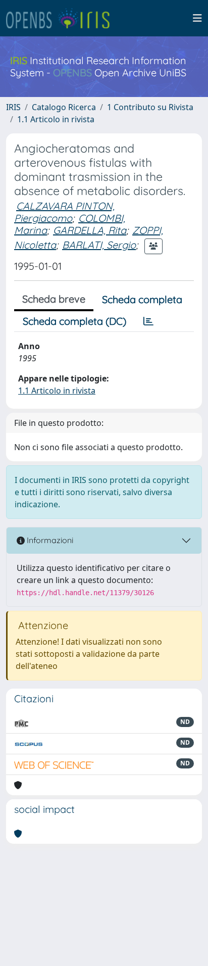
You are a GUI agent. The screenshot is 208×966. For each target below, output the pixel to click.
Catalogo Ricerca (64, 107)
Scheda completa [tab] (142, 299)
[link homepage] (62, 18)
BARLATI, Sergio (99, 244)
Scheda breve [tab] (53, 299)
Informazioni (49, 540)
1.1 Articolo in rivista (55, 119)
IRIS (13, 107)
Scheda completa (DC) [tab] (74, 321)
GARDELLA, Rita (89, 230)
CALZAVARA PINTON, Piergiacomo (64, 212)
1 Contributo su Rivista (150, 107)
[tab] (148, 321)
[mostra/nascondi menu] (197, 18)
